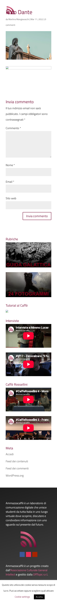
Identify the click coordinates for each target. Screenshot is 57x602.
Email (10, 182)
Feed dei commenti (17, 468)
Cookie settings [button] (22, 597)
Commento (13, 128)
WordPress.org (15, 475)
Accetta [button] (39, 596)
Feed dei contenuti (17, 461)
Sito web (11, 198)
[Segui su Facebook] (22, 554)
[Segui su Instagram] (28, 554)
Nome (10, 165)
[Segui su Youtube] (34, 554)
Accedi (10, 454)
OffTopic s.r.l (40, 574)
